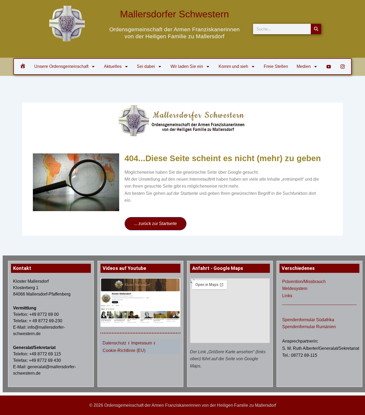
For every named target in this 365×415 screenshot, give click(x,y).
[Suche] (316, 29)
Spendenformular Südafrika (308, 319)
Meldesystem (294, 288)
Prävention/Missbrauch (304, 281)
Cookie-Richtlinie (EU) (124, 350)
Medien (304, 66)
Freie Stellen (276, 66)
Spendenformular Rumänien (309, 326)
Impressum (141, 343)
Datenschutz (114, 343)
